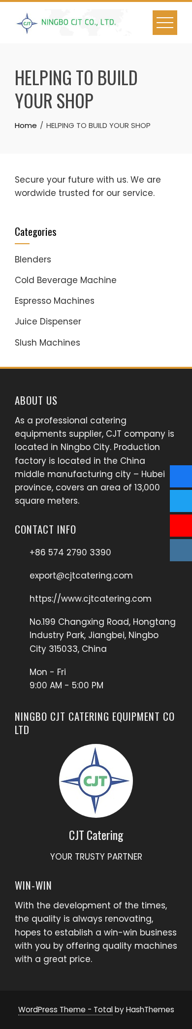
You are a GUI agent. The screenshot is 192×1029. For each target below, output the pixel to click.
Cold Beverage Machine (66, 280)
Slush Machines (47, 343)
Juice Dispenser (48, 321)
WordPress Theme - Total (65, 1009)
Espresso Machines (55, 301)
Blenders (33, 259)
